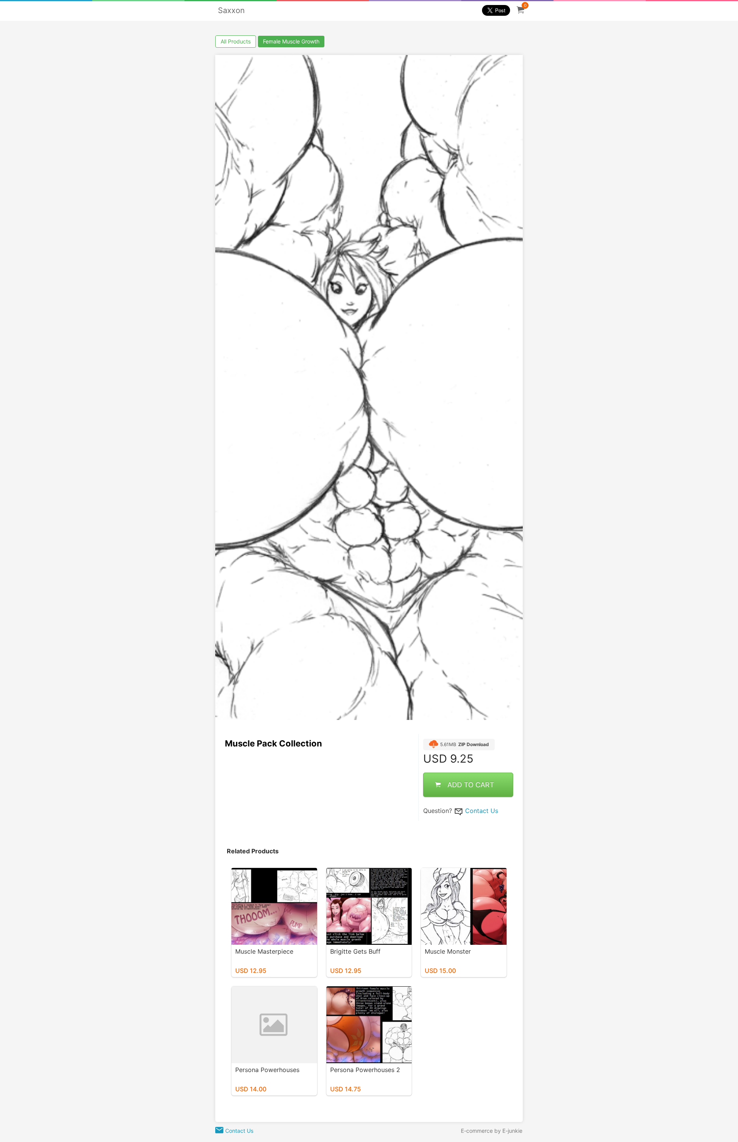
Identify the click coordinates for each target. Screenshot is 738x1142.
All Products (236, 41)
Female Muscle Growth (291, 41)
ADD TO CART (470, 785)
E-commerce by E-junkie (491, 1130)
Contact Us (481, 811)
